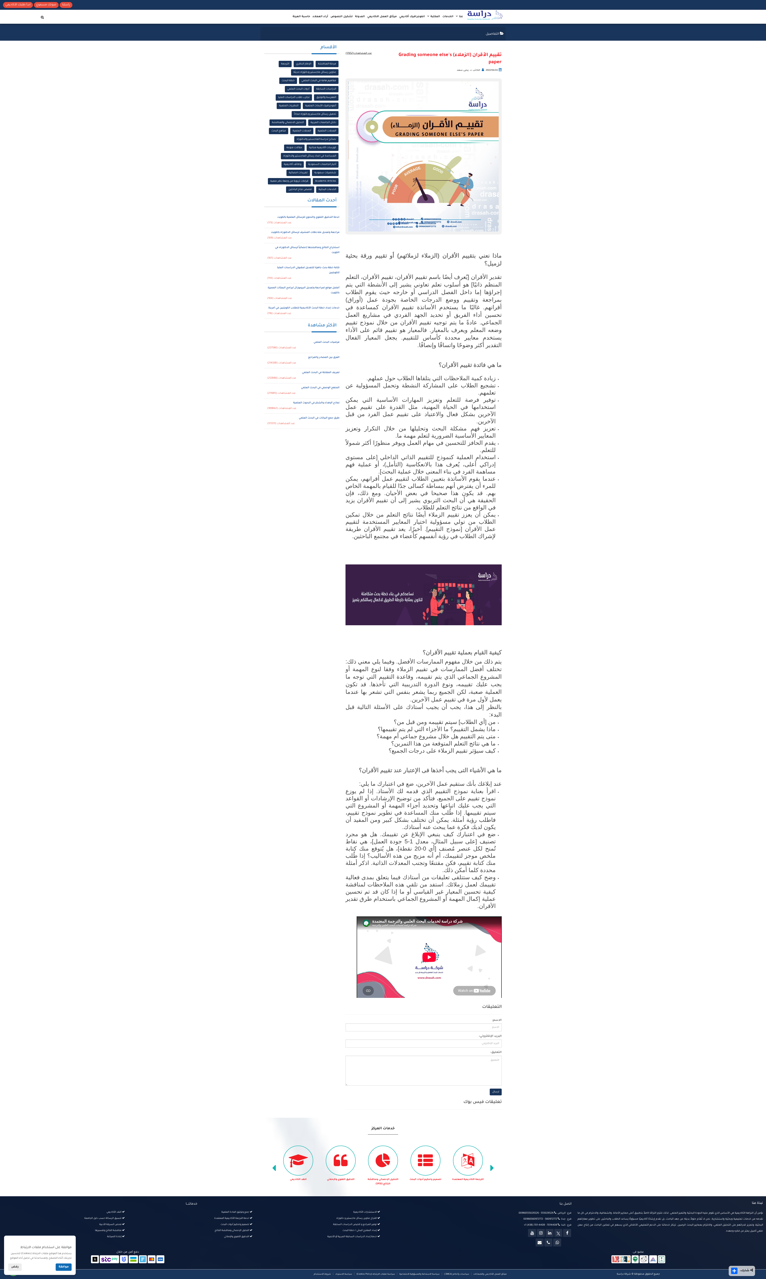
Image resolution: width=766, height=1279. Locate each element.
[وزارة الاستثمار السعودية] (661, 1259)
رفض (15, 1267)
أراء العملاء (320, 16)
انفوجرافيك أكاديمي (412, 16)
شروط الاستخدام (322, 1274)
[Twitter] (558, 1233)
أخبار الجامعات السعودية (322, 164)
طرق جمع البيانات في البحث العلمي (319, 418)
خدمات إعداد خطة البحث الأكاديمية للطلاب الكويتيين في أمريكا (304, 308)
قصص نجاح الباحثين (300, 189)
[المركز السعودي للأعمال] (653, 1259)
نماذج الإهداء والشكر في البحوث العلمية (316, 403)
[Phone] (548, 1243)
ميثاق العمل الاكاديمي (382, 16)
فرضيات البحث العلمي (327, 342)
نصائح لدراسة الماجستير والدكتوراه (316, 139)
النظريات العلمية (288, 105)
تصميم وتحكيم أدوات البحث (468, 1179)
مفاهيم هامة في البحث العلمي (318, 80)
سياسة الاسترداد (343, 1274)
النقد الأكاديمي (341, 1179)
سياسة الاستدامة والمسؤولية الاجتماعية (419, 1274)
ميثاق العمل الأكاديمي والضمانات (490, 1274)
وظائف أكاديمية (292, 164)
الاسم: (497, 1020)
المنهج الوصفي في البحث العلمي (320, 387)
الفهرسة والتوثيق (326, 97)
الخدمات (447, 16)
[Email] (540, 1243)
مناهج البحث (278, 131)
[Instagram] (541, 1233)
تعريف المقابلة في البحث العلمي (321, 372)
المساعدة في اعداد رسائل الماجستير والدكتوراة (309, 156)
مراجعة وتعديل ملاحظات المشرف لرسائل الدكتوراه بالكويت (305, 232)
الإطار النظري (303, 64)
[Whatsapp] (557, 1243)
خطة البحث (288, 80)
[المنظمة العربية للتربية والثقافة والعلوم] (635, 1259)
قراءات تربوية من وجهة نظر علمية (289, 181)
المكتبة (435, 16)
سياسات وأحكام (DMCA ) (456, 1274)
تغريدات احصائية (298, 172)
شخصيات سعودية (325, 172)
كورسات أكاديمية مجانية (322, 147)
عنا (460, 16)
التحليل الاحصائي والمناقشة (288, 122)
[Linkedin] (550, 1233)
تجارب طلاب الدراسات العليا (294, 97)
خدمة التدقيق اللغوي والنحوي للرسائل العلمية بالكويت (308, 217)
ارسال (495, 1092)
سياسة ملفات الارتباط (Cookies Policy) (375, 1274)
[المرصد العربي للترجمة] (644, 1259)
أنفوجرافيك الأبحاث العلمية (320, 105)
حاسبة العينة (301, 16)
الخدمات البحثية (327, 189)
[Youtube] (532, 1233)
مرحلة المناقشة (327, 64)
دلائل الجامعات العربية (323, 122)
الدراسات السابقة (326, 89)
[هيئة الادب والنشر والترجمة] (621, 1259)
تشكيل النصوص (342, 16)
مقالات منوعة (294, 147)
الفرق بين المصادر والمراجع (324, 357)
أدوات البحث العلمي (298, 89)
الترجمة (285, 64)
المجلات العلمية (327, 131)
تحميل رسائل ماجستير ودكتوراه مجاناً (315, 114)
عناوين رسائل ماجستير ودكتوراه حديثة (314, 72)
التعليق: (496, 1052)
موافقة (64, 1267)
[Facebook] (567, 1233)
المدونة (360, 16)
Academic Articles (325, 181)
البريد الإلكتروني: (490, 1036)
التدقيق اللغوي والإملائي (383, 1179)
